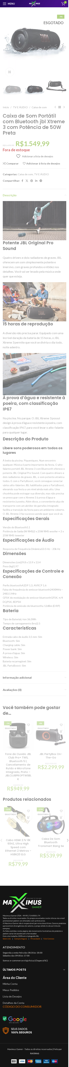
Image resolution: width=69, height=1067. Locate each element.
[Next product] (64, 107)
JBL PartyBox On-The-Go (50, 756)
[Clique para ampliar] (10, 72)
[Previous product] (55, 107)
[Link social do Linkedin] (36, 180)
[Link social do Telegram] (40, 180)
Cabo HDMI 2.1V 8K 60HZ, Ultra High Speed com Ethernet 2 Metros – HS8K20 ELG (18, 847)
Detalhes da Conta (13, 1002)
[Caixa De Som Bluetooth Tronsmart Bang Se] (51, 821)
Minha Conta (10, 983)
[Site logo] (34, 3)
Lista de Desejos (12, 996)
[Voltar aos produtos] (59, 107)
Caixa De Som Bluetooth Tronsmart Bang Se (51, 842)
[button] (6, 45)
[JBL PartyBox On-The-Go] (51, 735)
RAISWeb (34, 1053)
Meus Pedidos (11, 990)
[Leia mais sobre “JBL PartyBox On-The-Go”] (61, 731)
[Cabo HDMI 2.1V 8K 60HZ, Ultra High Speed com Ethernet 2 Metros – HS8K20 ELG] (18, 821)
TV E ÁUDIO (20, 107)
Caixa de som (39, 107)
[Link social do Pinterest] (31, 180)
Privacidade (35, 939)
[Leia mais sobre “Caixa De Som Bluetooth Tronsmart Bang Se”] (61, 817)
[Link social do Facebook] (22, 180)
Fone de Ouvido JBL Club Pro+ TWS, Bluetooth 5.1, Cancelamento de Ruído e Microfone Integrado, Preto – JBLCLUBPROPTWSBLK (18, 766)
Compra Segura (20, 939)
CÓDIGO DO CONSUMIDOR (22, 1006)
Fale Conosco (48, 939)
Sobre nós (7, 939)
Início (6, 107)
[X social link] (26, 180)
